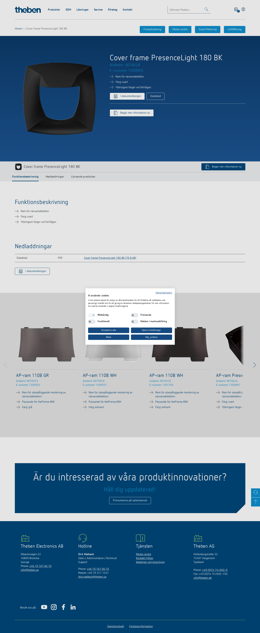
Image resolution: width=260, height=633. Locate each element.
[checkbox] (91, 315)
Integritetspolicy (164, 293)
